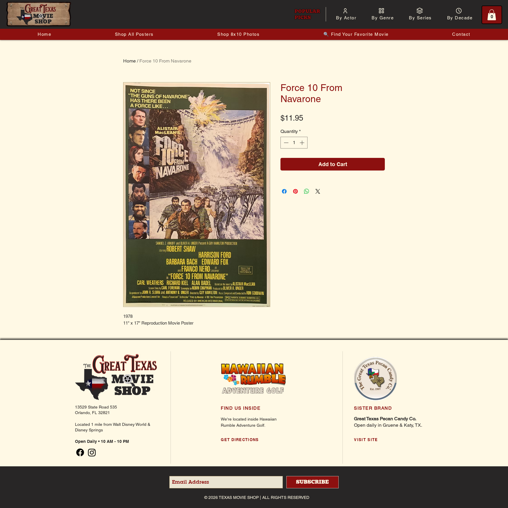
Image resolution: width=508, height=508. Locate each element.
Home (129, 61)
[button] (346, 18)
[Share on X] (317, 191)
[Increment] (302, 142)
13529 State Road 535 (96, 407)
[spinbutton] (294, 142)
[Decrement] (285, 142)
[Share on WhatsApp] (306, 191)
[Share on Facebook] (284, 191)
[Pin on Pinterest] (295, 191)
